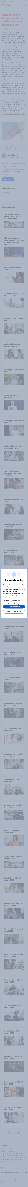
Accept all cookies (14, 606)
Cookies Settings (14, 604)
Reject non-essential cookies (14, 612)
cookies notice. (15, 600)
